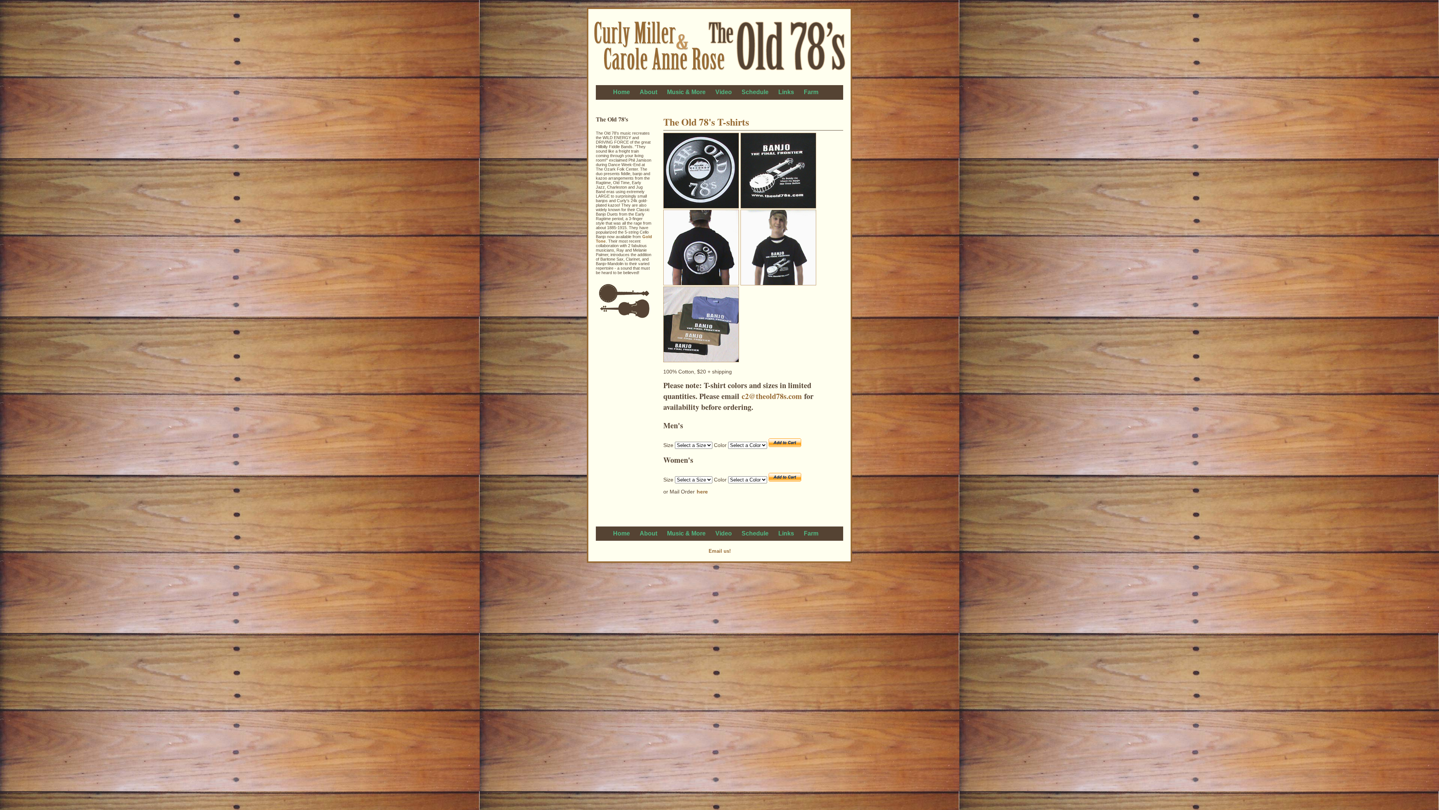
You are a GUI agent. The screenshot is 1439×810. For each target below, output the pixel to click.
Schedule (755, 92)
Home (621, 92)
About (648, 92)
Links (786, 92)
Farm (811, 92)
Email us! (720, 551)
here (702, 492)
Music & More (686, 92)
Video (723, 92)
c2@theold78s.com (772, 396)
